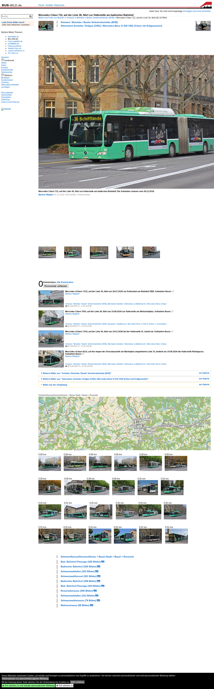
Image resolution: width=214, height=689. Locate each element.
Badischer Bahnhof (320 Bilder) (78, 566)
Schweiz (70, 18)
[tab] (124, 373)
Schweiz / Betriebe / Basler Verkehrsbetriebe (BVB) (89, 22)
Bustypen (5, 78)
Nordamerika (7, 70)
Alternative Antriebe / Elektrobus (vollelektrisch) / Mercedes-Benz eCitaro (137, 304)
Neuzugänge (7, 92)
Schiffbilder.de (13, 44)
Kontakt (49, 5)
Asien (3, 65)
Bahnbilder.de (13, 37)
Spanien (5, 57)
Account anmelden (202, 11)
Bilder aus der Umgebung (55, 385)
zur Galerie (204, 373)
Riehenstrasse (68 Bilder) (75, 605)
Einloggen (188, 11)
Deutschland (7, 80)
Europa (4, 67)
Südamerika (6, 72)
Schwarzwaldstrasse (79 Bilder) (78, 600)
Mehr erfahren (77, 682)
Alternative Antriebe (10, 85)
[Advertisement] (99, 40)
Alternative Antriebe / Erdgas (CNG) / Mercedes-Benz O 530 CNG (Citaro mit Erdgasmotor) (111, 25)
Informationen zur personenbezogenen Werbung (25, 678)
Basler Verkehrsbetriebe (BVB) (100, 18)
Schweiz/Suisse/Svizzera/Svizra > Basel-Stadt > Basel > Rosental (68, 395)
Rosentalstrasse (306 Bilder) (77, 590)
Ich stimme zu (64, 685)
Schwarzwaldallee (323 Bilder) (78, 571)
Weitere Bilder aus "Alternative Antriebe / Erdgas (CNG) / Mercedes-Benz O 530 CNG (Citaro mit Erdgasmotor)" (96, 379)
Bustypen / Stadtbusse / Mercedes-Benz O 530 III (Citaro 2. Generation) (137, 324)
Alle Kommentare (65, 282)
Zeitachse (5, 99)
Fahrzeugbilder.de (15, 41)
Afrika (3, 63)
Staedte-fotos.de (14, 48)
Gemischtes (6, 95)
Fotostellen (6, 97)
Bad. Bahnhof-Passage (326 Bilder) (81, 561)
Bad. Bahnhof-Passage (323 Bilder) (81, 586)
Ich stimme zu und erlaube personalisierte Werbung (28, 685)
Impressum (59, 5)
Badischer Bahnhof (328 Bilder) (78, 581)
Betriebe (80, 18)
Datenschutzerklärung (10, 102)
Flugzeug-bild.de (14, 46)
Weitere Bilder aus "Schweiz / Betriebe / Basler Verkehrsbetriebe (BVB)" (77, 373)
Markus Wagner (46, 195)
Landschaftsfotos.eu (16, 51)
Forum (41, 5)
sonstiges (5, 87)
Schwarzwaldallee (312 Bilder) (78, 595)
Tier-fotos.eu (13, 53)
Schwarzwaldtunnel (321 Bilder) (79, 576)
